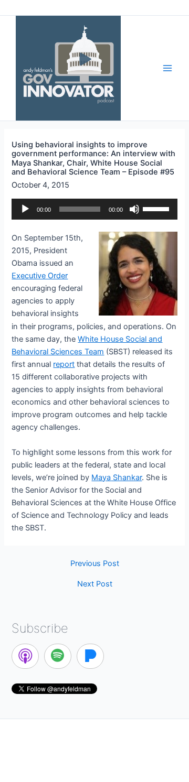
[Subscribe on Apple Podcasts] (25, 656)
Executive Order (40, 275)
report (64, 364)
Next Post (94, 584)
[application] (94, 209)
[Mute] (134, 209)
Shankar (116, 477)
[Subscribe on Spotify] (57, 656)
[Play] (25, 209)
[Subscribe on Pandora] (90, 656)
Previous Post (94, 564)
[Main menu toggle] (167, 68)
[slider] (157, 208)
